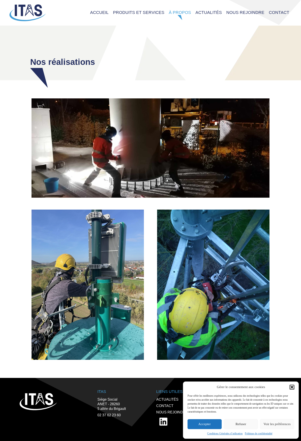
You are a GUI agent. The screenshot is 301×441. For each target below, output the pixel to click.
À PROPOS (180, 12)
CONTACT (279, 12)
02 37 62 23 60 (109, 415)
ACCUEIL (99, 12)
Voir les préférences (277, 424)
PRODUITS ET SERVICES (138, 12)
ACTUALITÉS (208, 12)
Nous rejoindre (245, 12)
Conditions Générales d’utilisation (225, 433)
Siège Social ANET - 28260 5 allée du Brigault (111, 404)
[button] (292, 387)
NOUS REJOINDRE (172, 412)
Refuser (241, 424)
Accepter (204, 424)
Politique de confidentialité (258, 433)
